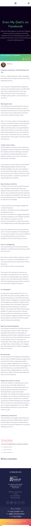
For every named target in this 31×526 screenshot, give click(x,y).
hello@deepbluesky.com (15, 486)
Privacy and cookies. (15, 497)
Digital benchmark (8, 447)
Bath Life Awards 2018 (15, 479)
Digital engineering (8, 452)
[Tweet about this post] (23, 59)
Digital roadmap (7, 449)
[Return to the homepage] (15, 3)
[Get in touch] (7, 502)
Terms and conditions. (15, 495)
